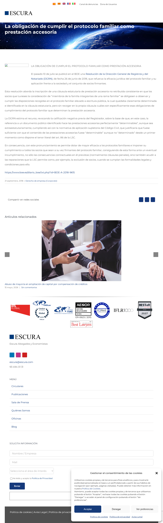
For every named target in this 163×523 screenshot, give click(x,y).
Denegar (116, 509)
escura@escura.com (21, 362)
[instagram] (18, 355)
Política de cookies (99, 517)
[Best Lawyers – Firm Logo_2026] (81, 321)
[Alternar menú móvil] (157, 15)
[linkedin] (12, 355)
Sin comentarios (29, 287)
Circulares (17, 386)
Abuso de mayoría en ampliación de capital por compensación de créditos (46, 284)
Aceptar (88, 509)
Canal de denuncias (88, 4)
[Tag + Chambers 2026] (41, 301)
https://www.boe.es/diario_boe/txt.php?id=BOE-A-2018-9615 (40, 172)
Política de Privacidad (42, 478)
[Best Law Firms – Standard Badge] (144, 302)
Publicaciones (19, 394)
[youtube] (24, 355)
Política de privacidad (120, 517)
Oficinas (16, 418)
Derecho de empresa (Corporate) (41, 181)
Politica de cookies (21, 512)
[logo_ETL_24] (20, 305)
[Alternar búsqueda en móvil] (151, 15)
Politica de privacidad (61, 512)
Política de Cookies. (91, 488)
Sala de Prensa (20, 402)
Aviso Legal (137, 517)
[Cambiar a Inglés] (64, 4)
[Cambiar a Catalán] (59, 4)
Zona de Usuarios (108, 4)
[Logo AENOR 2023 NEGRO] (83, 303)
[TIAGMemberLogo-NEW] (63, 307)
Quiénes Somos (20, 410)
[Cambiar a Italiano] (73, 4)
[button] (156, 473)
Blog (14, 426)
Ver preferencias (144, 509)
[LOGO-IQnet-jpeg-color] (102, 303)
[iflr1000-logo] (123, 308)
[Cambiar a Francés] (68, 4)
